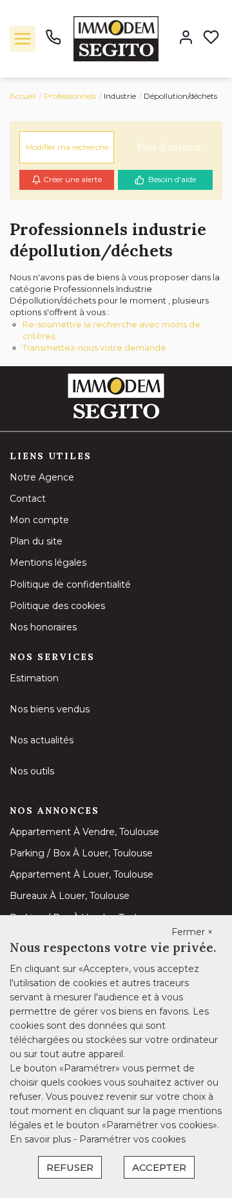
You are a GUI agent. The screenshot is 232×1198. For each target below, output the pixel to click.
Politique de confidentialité (70, 584)
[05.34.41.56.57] (53, 42)
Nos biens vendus (50, 709)
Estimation (34, 678)
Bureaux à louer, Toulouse (70, 896)
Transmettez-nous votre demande (94, 347)
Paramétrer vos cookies (132, 1139)
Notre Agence (42, 477)
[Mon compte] (186, 38)
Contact (28, 498)
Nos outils (32, 771)
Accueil (23, 96)
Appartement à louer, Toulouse (81, 874)
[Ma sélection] (211, 38)
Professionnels (70, 96)
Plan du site (36, 541)
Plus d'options (168, 147)
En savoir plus (41, 1139)
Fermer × (192, 932)
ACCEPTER (159, 1167)
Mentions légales (48, 562)
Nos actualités (41, 740)
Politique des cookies (57, 606)
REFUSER (69, 1167)
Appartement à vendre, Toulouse (84, 832)
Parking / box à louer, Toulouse (81, 853)
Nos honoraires (43, 627)
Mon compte (39, 520)
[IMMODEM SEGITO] (116, 38)
